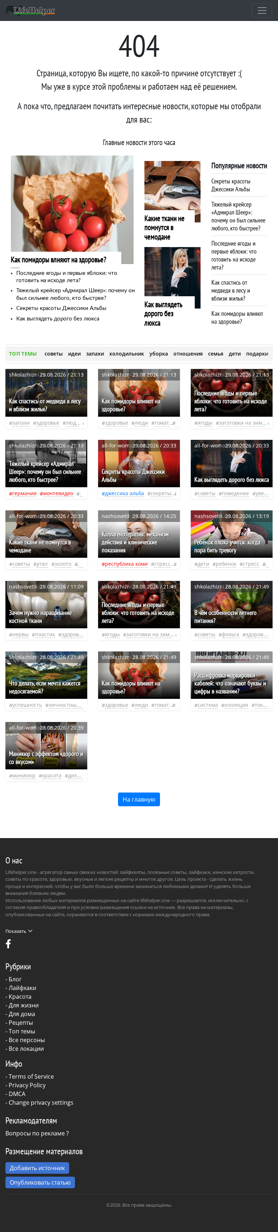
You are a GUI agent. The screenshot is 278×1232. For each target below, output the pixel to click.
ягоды (205, 422)
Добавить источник (37, 1168)
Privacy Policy (27, 1085)
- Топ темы (20, 1031)
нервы (20, 634)
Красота (20, 997)
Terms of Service (31, 1076)
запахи (95, 353)
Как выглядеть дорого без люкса (57, 319)
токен (262, 704)
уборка (158, 353)
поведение (235, 493)
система (208, 704)
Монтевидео (58, 493)
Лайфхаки (22, 988)
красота (52, 775)
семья (215, 353)
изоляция (236, 704)
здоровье (47, 422)
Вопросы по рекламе (35, 1133)
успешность (27, 704)
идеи (74, 353)
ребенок (226, 563)
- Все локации (24, 1049)
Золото (63, 563)
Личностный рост (70, 704)
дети (235, 353)
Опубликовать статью (40, 1182)
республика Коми (126, 563)
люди (72, 422)
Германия (24, 493)
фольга (230, 634)
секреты (161, 493)
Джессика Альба (124, 493)
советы (54, 353)
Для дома (22, 1014)
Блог (15, 979)
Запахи (21, 422)
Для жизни (24, 1005)
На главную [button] (139, 799)
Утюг (42, 563)
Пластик (45, 634)
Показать (15, 931)
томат (162, 422)
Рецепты (21, 1023)
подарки (257, 353)
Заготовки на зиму (242, 422)
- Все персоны (25, 1040)
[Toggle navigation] (262, 10)
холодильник (126, 353)
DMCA (17, 1094)
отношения (188, 353)
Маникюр (23, 775)
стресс (162, 563)
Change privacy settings (41, 1102)
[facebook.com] (8, 946)
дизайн (77, 775)
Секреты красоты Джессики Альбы (61, 308)
